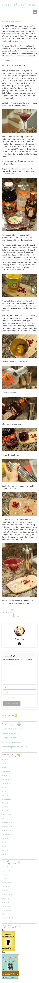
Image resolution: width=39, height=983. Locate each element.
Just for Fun (5, 898)
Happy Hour (5, 890)
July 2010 (5, 842)
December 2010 (7, 822)
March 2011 (5, 811)
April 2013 (5, 764)
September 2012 (7, 779)
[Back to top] (34, 978)
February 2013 (6, 771)
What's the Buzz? (7, 918)
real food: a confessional (11, 742)
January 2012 (6, 799)
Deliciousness (6, 882)
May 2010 (5, 850)
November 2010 (7, 826)
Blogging (4, 878)
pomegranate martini (10, 738)
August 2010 (6, 838)
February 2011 (6, 815)
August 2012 (6, 783)
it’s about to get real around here (14, 747)
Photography (6, 906)
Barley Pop (5, 875)
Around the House (8, 871)
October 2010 (6, 830)
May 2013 (5, 760)
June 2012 (5, 791)
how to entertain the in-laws (12, 729)
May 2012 (5, 795)
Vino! (3, 914)
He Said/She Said (7, 894)
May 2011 (5, 803)
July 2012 (5, 787)
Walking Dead (10, 33)
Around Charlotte (7, 867)
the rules (17, 267)
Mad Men (31, 26)
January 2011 (6, 819)
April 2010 (5, 854)
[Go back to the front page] (19, 6)
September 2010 (7, 834)
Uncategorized (6, 910)
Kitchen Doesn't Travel (11, 12)
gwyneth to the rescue (10, 733)
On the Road (6, 902)
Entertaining (5, 886)
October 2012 (6, 775)
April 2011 (5, 807)
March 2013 (5, 767)
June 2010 (5, 846)
